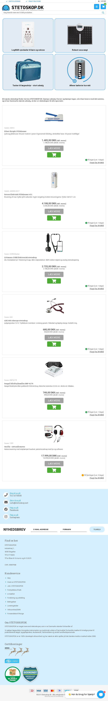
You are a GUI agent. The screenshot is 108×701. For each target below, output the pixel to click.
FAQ (9, 578)
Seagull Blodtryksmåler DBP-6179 (18, 383)
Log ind (103, 1)
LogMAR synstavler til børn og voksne (28, 50)
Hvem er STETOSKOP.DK (16, 582)
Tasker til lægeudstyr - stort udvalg (28, 85)
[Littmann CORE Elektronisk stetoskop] (54, 243)
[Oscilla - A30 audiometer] (54, 432)
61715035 (10, 555)
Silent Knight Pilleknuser (15, 131)
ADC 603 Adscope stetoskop (16, 320)
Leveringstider (12, 606)
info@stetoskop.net (19, 503)
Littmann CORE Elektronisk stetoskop (20, 257)
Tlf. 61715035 (16, 495)
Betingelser (11, 602)
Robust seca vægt (80, 50)
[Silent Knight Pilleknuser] (54, 117)
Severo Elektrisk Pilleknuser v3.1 (18, 194)
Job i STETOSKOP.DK (15, 586)
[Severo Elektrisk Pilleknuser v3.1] (54, 180)
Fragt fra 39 (97, 163)
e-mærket (11, 594)
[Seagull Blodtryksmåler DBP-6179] (54, 369)
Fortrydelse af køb (14, 590)
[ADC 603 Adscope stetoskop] (54, 306)
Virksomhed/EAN (14, 610)
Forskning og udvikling (16, 598)
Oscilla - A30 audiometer (14, 447)
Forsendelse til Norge (15, 614)
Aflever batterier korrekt (79, 85)
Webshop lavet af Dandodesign (54, 696)
